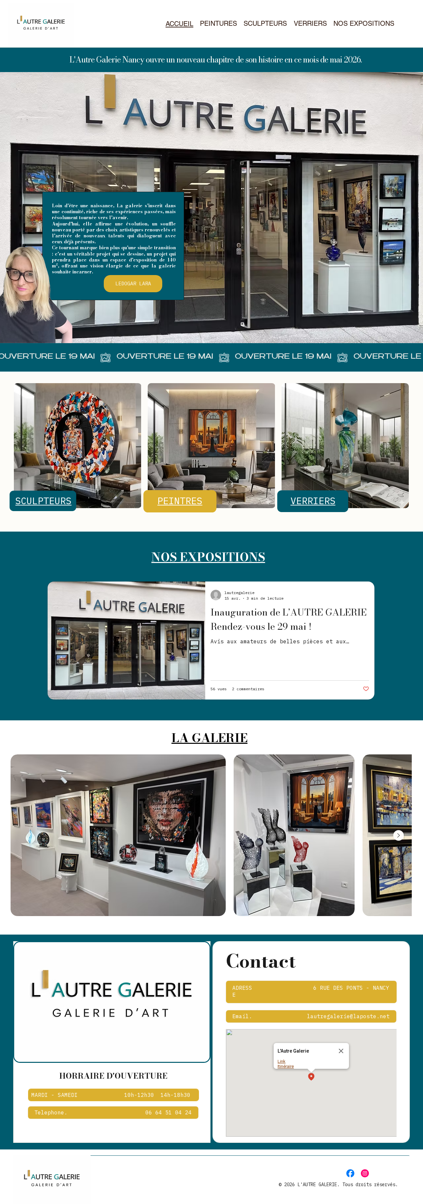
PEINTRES (179, 501)
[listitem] (118, 835)
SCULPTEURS (43, 501)
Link (282, 1061)
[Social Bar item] (350, 1173)
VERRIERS (312, 501)
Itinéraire (286, 1066)
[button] (311, 1077)
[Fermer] (341, 1051)
